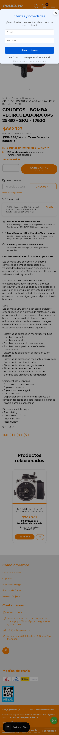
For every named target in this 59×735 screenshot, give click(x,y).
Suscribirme (29, 50)
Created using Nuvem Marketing (29, 61)
